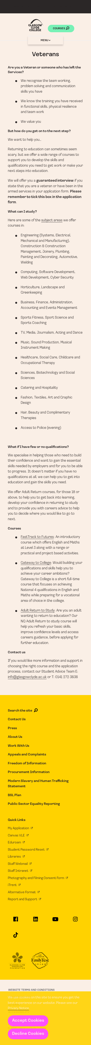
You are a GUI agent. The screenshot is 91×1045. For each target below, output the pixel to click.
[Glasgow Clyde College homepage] (35, 25)
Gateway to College (36, 563)
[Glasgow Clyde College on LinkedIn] (35, 921)
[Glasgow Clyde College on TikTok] (15, 936)
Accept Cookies (28, 1021)
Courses (59, 28)
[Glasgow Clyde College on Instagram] (75, 921)
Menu (45, 40)
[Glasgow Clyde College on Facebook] (15, 921)
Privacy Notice (18, 1008)
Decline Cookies (28, 1034)
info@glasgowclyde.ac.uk (27, 677)
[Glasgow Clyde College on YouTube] (55, 921)
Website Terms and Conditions (31, 990)
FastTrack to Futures (37, 537)
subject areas (51, 220)
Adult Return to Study (38, 610)
